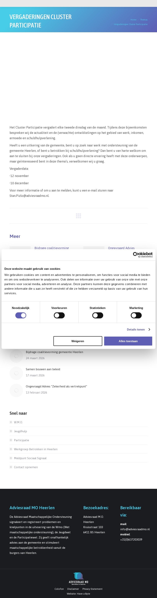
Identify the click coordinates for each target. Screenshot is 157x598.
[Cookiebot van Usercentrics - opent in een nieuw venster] (136, 255)
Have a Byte (83, 593)
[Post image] (16, 356)
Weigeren (77, 341)
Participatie (21, 440)
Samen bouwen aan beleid (43, 369)
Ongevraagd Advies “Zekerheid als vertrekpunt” (56, 386)
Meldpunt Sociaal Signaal (30, 458)
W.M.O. (18, 422)
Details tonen (136, 329)
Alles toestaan (128, 341)
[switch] (59, 315)
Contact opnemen (26, 467)
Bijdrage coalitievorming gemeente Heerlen (54, 352)
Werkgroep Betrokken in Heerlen (35, 449)
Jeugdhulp (20, 431)
